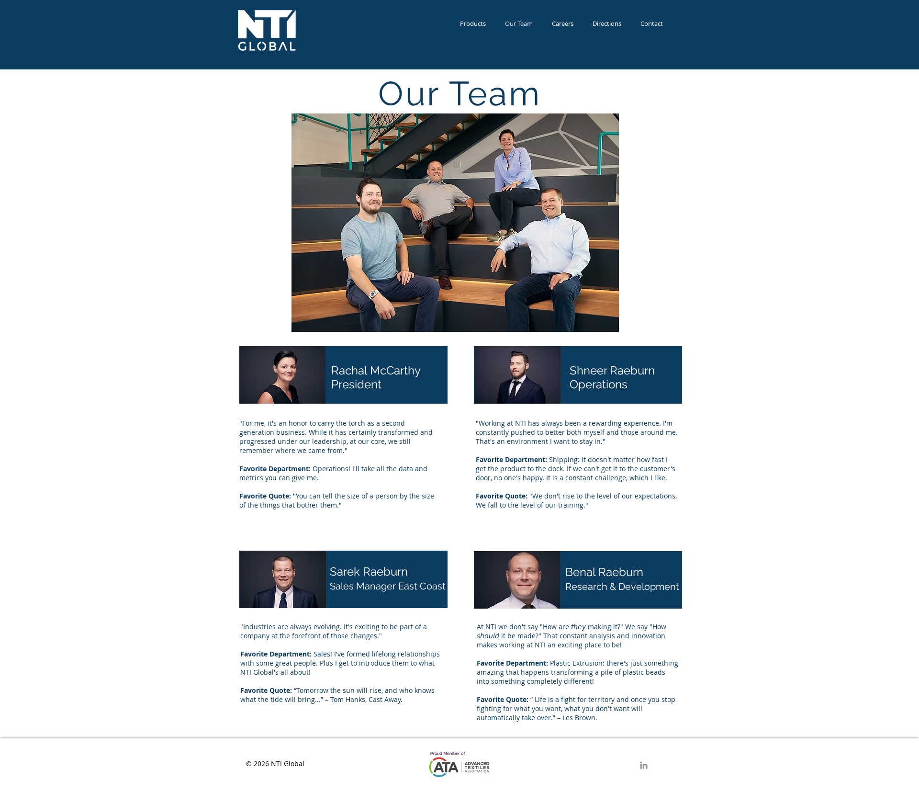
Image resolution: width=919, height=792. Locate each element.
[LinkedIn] (644, 765)
